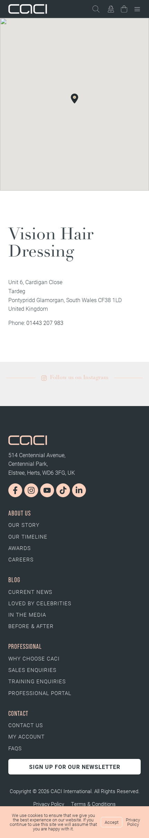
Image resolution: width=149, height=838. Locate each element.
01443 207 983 (44, 322)
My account (26, 736)
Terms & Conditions (93, 803)
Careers (21, 559)
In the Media (27, 614)
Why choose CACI (34, 658)
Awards (19, 548)
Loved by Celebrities (39, 603)
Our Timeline (27, 536)
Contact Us (25, 725)
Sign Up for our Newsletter (74, 766)
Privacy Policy (48, 803)
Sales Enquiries (32, 669)
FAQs (15, 748)
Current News (30, 591)
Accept (112, 822)
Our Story (24, 524)
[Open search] (99, 9)
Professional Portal (39, 693)
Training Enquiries (37, 681)
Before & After (31, 626)
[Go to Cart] (124, 10)
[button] (74, 98)
